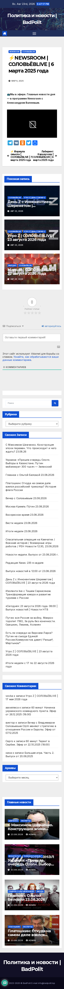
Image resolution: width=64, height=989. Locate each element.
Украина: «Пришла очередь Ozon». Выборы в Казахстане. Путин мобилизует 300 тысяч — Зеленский (29, 463)
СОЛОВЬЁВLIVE (28, 52)
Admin (32, 834)
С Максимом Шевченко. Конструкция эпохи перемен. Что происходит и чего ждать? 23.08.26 (31, 448)
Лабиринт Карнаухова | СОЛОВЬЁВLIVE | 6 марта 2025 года (42, 156)
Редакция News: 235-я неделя (24, 562)
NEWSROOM (14, 52)
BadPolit (27, 983)
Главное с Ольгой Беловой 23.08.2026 (30, 474)
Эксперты (25, 821)
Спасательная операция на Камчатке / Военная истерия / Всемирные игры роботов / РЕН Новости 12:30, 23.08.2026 (32, 543)
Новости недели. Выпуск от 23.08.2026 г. (32, 554)
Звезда (40, 891)
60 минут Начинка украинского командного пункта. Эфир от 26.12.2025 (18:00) (31, 711)
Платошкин (14, 927)
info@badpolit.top (46, 983)
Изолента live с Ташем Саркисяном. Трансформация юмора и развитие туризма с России (28, 594)
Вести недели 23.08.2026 (21, 523)
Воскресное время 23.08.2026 (24, 514)
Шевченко (13, 821)
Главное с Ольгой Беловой (21, 891)
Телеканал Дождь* (32, 856)
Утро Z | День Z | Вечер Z (34, 198)
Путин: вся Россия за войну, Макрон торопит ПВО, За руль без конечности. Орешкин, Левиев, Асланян (30, 621)
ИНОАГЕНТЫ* (15, 856)
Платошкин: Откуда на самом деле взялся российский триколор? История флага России (31, 487)
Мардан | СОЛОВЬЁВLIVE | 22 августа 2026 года (31, 271)
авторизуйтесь (52, 326)
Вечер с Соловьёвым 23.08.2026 (26, 498)
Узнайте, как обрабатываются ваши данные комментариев (30, 358)
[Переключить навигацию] (34, 33)
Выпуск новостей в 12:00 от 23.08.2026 (31, 571)
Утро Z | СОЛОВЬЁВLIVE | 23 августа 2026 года (30, 237)
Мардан (12, 265)
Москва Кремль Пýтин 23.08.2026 (27, 506)
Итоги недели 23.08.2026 (22, 531)
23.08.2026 (17, 834)
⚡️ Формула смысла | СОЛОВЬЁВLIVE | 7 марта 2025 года (21, 156)
